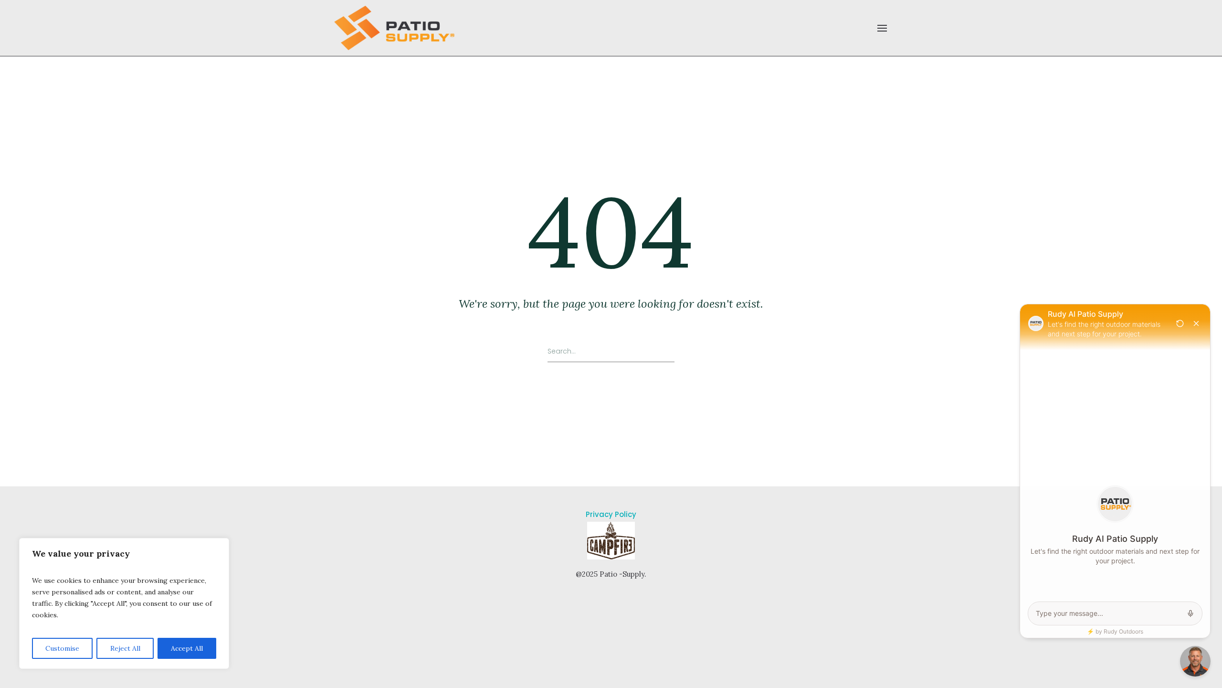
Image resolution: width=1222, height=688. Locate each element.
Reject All (125, 648)
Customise (62, 648)
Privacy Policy (611, 514)
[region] (124, 603)
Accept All (187, 648)
